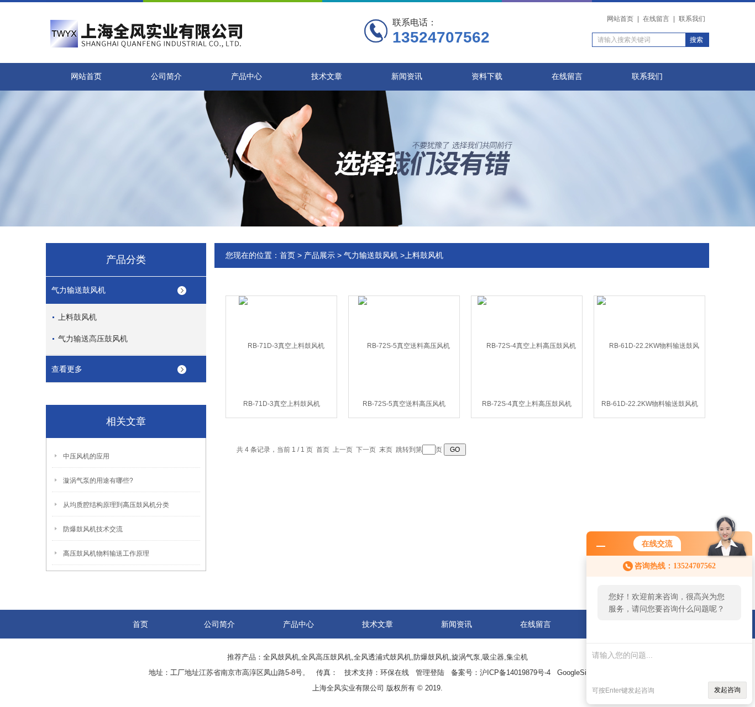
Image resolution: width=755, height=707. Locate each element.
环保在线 (394, 672)
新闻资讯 (406, 76)
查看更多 (66, 369)
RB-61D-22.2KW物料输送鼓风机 (649, 404)
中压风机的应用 (86, 456)
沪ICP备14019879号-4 (515, 672)
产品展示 (319, 255)
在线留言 (656, 19)
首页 (287, 255)
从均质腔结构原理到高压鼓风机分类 (116, 505)
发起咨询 (727, 690)
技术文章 (326, 76)
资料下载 (486, 76)
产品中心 (246, 76)
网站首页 (620, 19)
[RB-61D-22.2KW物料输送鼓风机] (649, 345)
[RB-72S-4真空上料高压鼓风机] (527, 345)
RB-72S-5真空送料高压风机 (404, 404)
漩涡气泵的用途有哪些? (98, 480)
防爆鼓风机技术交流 (93, 529)
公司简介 (166, 76)
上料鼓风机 (77, 317)
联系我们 (692, 19)
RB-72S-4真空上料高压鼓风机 (527, 404)
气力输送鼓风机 (78, 290)
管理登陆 (430, 672)
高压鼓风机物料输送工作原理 (106, 553)
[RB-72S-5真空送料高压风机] (404, 345)
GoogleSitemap (581, 672)
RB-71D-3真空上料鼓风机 (281, 404)
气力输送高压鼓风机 (93, 338)
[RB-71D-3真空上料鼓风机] (281, 345)
